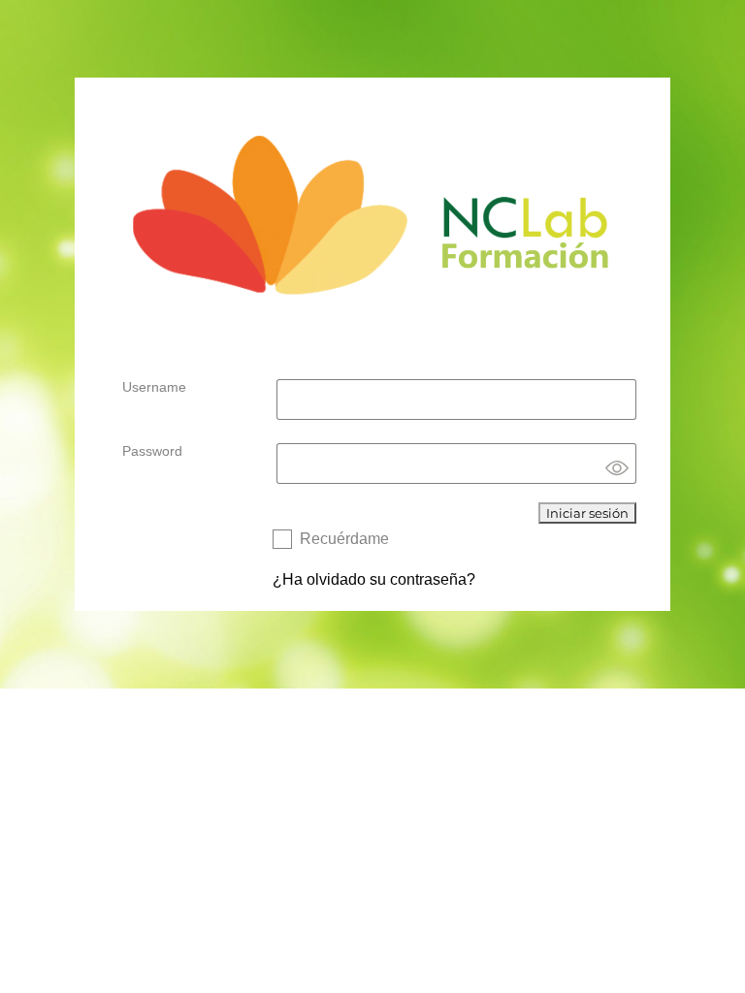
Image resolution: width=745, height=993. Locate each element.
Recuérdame (344, 538)
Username (154, 387)
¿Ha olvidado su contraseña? (374, 579)
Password (152, 451)
